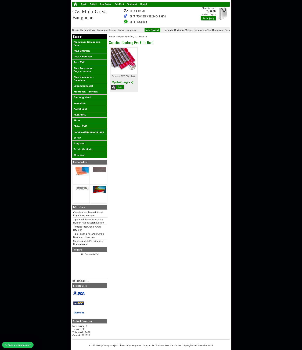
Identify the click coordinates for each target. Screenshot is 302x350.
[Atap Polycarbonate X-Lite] (82, 175)
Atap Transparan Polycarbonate (83, 70)
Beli (120, 86)
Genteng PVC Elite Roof (123, 76)
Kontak (144, 4)
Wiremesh (79, 155)
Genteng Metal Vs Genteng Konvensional (88, 242)
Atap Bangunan (134, 345)
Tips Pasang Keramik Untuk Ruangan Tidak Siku (88, 235)
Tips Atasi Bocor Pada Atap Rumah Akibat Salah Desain (88, 221)
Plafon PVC (80, 126)
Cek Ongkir (105, 4)
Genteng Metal (82, 97)
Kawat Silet (80, 108)
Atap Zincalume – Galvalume (84, 78)
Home (112, 36)
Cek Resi (119, 4)
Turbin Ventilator (83, 149)
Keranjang (208, 18)
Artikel (93, 4)
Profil (83, 4)
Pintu (77, 120)
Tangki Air (79, 143)
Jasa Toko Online (173, 345)
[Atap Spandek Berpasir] (99, 171)
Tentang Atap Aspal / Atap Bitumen (87, 228)
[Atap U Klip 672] (82, 189)
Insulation (80, 103)
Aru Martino (157, 345)
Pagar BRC (80, 114)
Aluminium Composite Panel (87, 43)
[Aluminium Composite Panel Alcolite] (99, 192)
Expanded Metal (83, 85)
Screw (77, 137)
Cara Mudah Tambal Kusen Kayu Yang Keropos (88, 214)
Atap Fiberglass (83, 56)
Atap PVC (79, 62)
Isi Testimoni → (80, 280)
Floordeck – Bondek (86, 91)
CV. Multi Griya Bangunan (101, 345)
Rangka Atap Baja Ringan (89, 132)
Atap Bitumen (82, 50)
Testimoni (132, 4)
